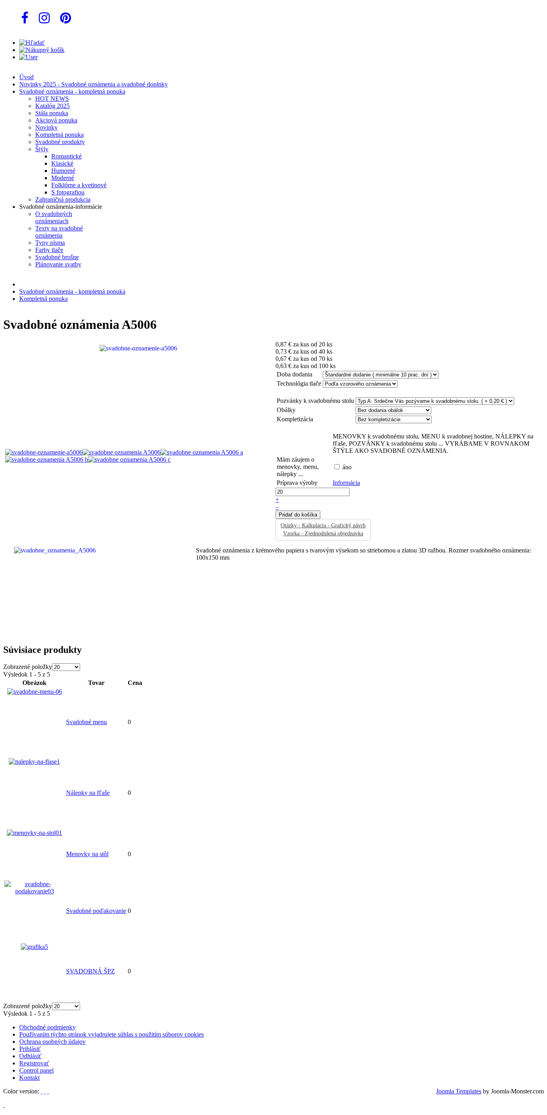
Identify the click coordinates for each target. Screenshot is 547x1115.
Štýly (41, 149)
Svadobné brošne (57, 257)
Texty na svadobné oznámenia (59, 232)
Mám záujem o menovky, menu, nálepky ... (298, 466)
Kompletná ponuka (59, 134)
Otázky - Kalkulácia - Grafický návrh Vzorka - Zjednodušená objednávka (323, 529)
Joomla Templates (458, 1091)
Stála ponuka (51, 113)
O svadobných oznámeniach (53, 217)
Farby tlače (49, 249)
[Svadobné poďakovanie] (34, 891)
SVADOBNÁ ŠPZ (90, 971)
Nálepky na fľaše (88, 792)
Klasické (62, 163)
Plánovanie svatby (58, 264)
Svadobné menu (86, 722)
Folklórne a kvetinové (79, 185)
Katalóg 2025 (52, 105)
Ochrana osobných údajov (52, 1041)
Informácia (346, 482)
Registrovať (34, 1063)
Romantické (66, 156)
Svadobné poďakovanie (96, 910)
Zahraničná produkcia (62, 199)
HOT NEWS (52, 98)
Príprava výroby (297, 482)
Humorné (63, 170)
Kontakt (29, 1077)
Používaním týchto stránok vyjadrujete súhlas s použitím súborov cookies (111, 1034)
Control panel (36, 1070)
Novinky (46, 127)
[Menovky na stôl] (34, 832)
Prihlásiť (30, 1048)
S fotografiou (67, 192)
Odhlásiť (30, 1056)
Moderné (62, 177)
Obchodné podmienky (47, 1027)
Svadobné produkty (60, 141)
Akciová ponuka (56, 120)
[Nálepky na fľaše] (34, 761)
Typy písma (50, 242)
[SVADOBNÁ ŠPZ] (34, 946)
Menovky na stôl (87, 854)
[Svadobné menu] (34, 691)
